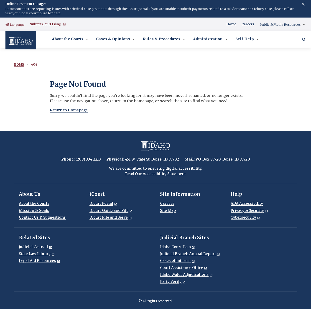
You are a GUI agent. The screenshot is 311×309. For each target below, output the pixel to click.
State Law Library (35, 253)
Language (17, 24)
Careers (248, 24)
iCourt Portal (101, 203)
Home (231, 24)
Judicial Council (33, 247)
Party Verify (170, 281)
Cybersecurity (243, 217)
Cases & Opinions (113, 39)
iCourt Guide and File (108, 210)
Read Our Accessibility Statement (155, 173)
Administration (208, 39)
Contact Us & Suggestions (42, 217)
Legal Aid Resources (37, 260)
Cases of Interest (175, 260)
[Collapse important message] (303, 4)
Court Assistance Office (181, 267)
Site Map (168, 210)
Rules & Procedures (161, 39)
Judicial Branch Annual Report (188, 253)
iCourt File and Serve (108, 217)
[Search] (304, 39)
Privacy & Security (247, 210)
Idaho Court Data (175, 247)
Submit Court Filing (45, 24)
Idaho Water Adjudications (184, 274)
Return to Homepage (69, 110)
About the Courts (67, 39)
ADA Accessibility (247, 203)
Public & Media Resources (280, 25)
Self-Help (244, 39)
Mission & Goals (34, 210)
